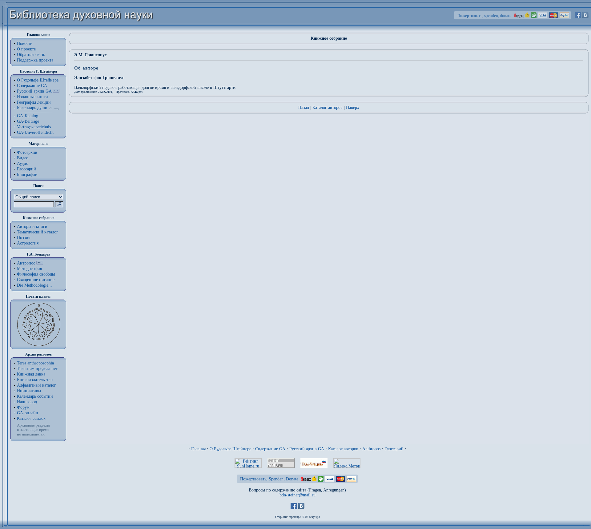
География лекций (34, 102)
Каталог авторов (327, 107)
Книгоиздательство (35, 379)
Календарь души (32, 107)
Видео (22, 158)
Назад (303, 107)
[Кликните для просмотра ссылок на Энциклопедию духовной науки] (39, 263)
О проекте (26, 49)
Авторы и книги (32, 226)
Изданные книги (32, 96)
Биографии (27, 174)
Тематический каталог (37, 232)
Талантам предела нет (37, 368)
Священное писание (35, 279)
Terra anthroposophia (35, 363)
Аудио (22, 163)
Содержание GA (32, 85)
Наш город (27, 402)
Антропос (26, 263)
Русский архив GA (34, 91)
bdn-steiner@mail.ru (297, 495)
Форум (23, 407)
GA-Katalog (27, 115)
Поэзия (23, 237)
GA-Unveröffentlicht (35, 132)
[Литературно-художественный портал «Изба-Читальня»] (314, 466)
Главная (198, 449)
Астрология (27, 243)
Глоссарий (26, 169)
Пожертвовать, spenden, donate (484, 15)
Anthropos (371, 449)
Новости (25, 43)
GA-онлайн (27, 413)
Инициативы (29, 390)
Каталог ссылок (31, 418)
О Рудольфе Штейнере (230, 449)
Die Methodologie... (34, 285)
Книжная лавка (31, 374)
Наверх (352, 107)
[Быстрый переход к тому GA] (56, 91)
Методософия (29, 268)
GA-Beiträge (28, 121)
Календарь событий (35, 396)
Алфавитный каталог (36, 385)
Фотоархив (27, 152)
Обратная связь (31, 54)
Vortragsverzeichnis (34, 127)
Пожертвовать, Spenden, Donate (269, 479)
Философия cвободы (36, 274)
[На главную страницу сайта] (81, 29)
